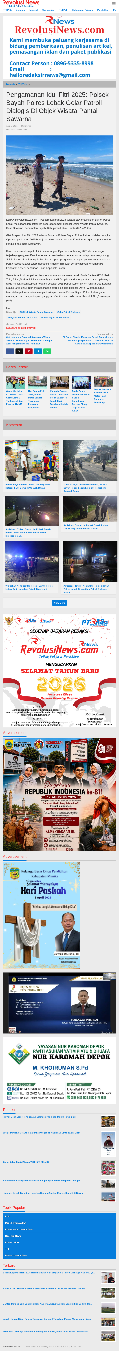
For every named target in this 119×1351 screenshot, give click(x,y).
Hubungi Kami (47, 1346)
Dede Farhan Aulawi (15, 1223)
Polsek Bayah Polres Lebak (55, 317)
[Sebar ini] (10, 351)
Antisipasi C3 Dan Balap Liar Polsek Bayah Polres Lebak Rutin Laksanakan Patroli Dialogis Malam (28, 532)
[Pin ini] (29, 351)
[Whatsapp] (47, 351)
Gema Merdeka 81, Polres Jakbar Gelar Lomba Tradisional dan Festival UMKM (15, 397)
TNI (7, 1249)
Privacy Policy (63, 1346)
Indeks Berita (32, 1346)
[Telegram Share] (38, 351)
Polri (7, 1216)
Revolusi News (13, 1236)
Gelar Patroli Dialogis (68, 312)
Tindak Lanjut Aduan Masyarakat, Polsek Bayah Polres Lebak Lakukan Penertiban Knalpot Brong (85, 487)
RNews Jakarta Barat (16, 1255)
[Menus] (114, 3)
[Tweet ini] (19, 351)
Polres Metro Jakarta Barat (19, 1229)
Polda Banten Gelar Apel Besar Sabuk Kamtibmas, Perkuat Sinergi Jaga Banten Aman (81, 401)
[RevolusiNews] (21, 3)
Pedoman (77, 1346)
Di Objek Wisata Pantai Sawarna (36, 312)
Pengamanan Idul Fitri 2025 (22, 317)
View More (59, 603)
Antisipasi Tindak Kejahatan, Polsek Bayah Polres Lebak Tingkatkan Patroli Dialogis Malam (86, 589)
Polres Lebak (12, 1242)
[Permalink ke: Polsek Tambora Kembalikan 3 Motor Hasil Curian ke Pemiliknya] (103, 381)
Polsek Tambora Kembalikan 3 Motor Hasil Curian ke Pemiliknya (102, 396)
